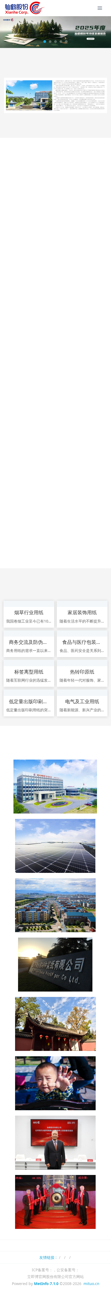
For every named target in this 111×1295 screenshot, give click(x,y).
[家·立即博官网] (55, 904)
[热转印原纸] (82, 663)
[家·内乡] (55, 964)
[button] (6, 32)
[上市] (55, 1201)
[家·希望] (55, 1082)
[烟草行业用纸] (29, 604)
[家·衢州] (55, 1023)
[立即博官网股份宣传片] (55, 786)
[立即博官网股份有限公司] (24, 8)
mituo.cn (91, 1283)
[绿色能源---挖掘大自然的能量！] (55, 845)
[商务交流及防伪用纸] (29, 633)
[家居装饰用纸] (82, 604)
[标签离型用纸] (29, 663)
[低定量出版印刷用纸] (29, 692)
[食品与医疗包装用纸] (82, 633)
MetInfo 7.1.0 (46, 1283)
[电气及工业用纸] (82, 692)
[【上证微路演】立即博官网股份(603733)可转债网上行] (55, 1142)
